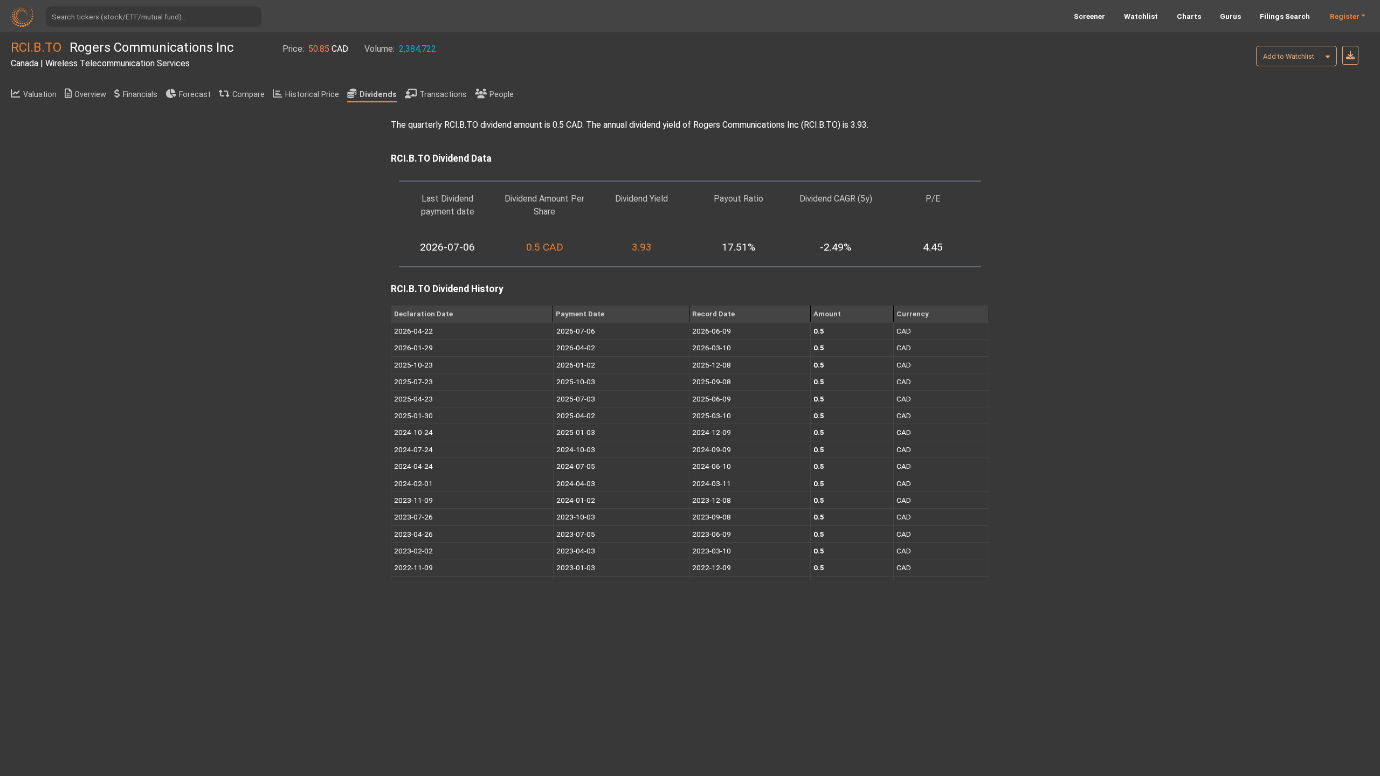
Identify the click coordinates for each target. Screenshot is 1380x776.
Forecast (195, 94)
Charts (1189, 16)
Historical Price (312, 94)
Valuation (40, 94)
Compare (248, 94)
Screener (1089, 16)
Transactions (443, 94)
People (501, 94)
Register (1345, 16)
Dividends (378, 94)
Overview (90, 94)
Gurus (1230, 16)
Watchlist (1141, 16)
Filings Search (1285, 16)
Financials (140, 94)
